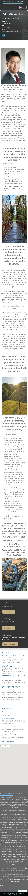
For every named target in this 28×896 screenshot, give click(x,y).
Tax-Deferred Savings (8, 726)
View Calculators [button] (9, 644)
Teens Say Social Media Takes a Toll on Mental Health (14, 656)
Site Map (2, 885)
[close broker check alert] (26, 1)
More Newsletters (8, 703)
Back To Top (22, 890)
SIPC (20, 853)
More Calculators (8, 741)
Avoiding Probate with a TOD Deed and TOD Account (13, 665)
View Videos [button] (8, 611)
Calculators (6, 709)
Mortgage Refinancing (9, 734)
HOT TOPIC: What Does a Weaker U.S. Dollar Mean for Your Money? (13, 676)
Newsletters (6, 653)
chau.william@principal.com (10, 31)
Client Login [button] (8, 628)
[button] (23, 7)
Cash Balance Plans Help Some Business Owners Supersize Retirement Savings (11, 688)
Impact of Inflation (8, 718)
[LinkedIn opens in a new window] (3, 35)
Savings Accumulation (9, 711)
